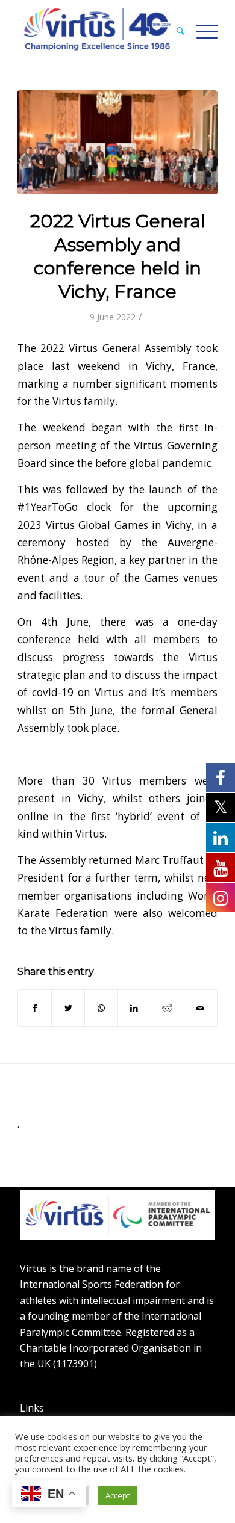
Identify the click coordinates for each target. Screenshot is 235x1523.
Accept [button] (117, 1495)
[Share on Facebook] (34, 1008)
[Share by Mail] (200, 1008)
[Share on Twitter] (68, 1008)
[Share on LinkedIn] (134, 1008)
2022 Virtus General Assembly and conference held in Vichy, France (117, 256)
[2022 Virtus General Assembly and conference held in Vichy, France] (117, 142)
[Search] (174, 31)
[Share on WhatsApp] (101, 1008)
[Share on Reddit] (167, 1008)
